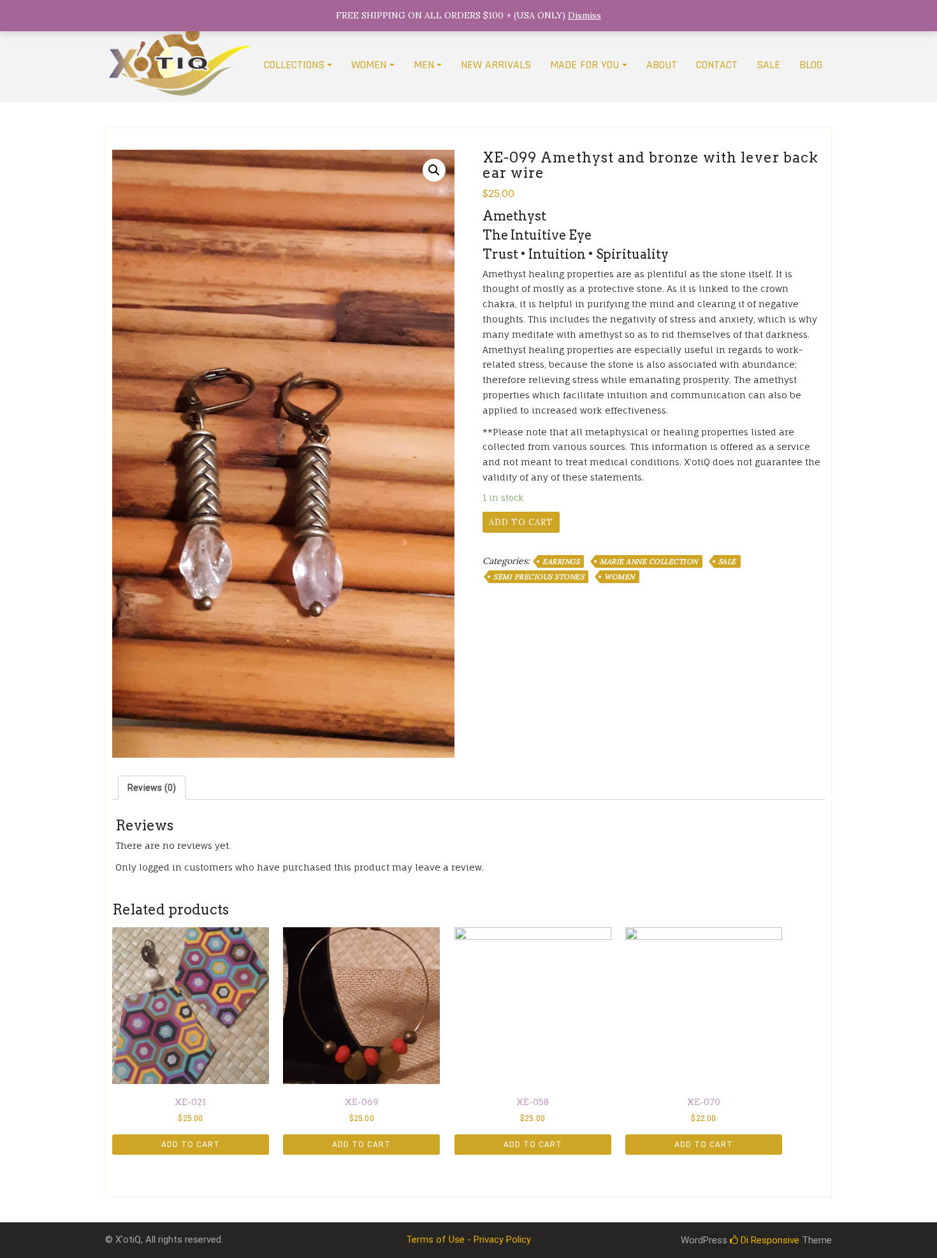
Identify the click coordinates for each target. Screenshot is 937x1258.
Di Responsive (768, 1240)
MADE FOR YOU (584, 64)
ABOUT (661, 64)
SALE (768, 64)
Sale (727, 561)
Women (619, 576)
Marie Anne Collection (649, 561)
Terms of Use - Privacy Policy (468, 1239)
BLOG (810, 64)
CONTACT (716, 64)
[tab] (151, 788)
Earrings (560, 561)
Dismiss (584, 15)
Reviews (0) (151, 788)
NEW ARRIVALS (496, 64)
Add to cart (521, 522)
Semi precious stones (538, 576)
